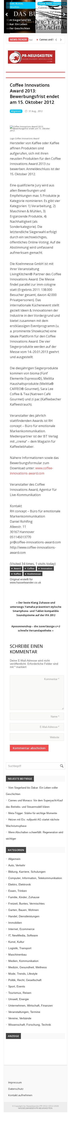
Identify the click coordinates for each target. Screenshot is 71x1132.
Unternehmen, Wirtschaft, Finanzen (30, 1005)
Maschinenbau (17, 954)
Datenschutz (15, 1089)
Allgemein (16, 111)
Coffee (30, 568)
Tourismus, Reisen (19, 992)
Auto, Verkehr (16, 865)
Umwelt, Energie (18, 999)
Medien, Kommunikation (23, 960)
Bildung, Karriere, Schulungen (27, 871)
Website (54, 737)
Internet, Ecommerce (21, 929)
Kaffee (17, 573)
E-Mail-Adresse (49, 726)
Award (17, 568)
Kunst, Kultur (16, 941)
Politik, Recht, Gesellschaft (52, 3)
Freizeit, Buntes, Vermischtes (15, 5)
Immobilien (15, 922)
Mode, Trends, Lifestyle (22, 973)
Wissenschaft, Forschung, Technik (29, 1024)
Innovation (46, 568)
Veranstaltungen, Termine (24, 1011)
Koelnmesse (34, 573)
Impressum (15, 1082)
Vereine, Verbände (19, 1018)
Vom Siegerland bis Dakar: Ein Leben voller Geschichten (19, 24)
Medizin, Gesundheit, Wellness (27, 967)
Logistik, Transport (19, 948)
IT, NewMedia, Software (23, 935)
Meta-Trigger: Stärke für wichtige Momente (32, 813)
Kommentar (51, 679)
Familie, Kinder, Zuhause (23, 897)
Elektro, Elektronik (19, 884)
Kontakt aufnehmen (20, 1095)
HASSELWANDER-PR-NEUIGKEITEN (35, 1108)
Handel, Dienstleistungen (23, 916)
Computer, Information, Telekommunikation (35, 878)
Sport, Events (16, 986)
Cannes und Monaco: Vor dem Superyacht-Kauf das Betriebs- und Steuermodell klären (49, 18)
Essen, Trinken (17, 890)
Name (55, 716)
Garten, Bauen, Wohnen (23, 909)
